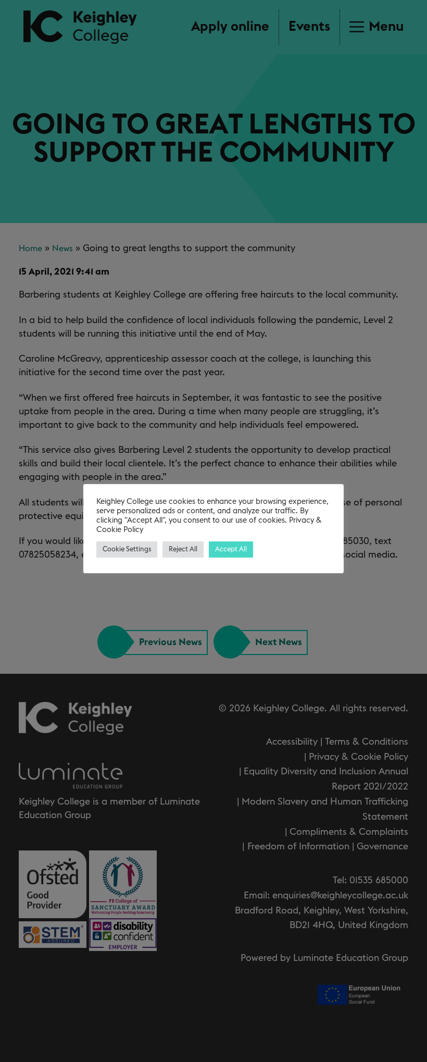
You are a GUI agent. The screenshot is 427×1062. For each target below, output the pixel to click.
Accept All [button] (231, 549)
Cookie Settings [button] (127, 549)
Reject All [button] (183, 549)
